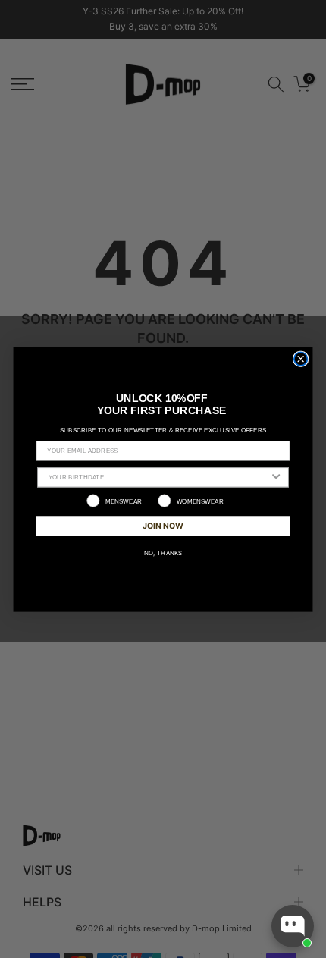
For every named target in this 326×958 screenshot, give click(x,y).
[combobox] (159, 476)
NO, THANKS (163, 552)
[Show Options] (276, 476)
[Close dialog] (301, 359)
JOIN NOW (163, 524)
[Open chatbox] (292, 926)
